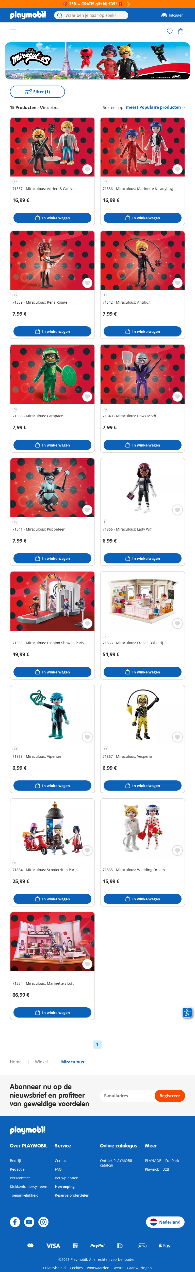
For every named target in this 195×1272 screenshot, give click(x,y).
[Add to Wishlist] (87, 169)
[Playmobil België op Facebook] (15, 1222)
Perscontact (20, 1177)
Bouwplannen (66, 1177)
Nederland (170, 1222)
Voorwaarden (98, 1267)
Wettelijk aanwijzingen (132, 1267)
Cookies (76, 1267)
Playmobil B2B (157, 1169)
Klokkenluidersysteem (28, 1186)
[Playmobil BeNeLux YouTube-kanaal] (29, 1222)
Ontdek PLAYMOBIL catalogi (116, 1163)
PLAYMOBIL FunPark (162, 1160)
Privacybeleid (54, 1267)
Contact (61, 1160)
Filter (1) (41, 91)
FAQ (58, 1169)
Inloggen (176, 15)
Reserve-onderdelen (72, 1195)
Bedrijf (15, 1160)
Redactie (17, 1169)
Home (16, 1062)
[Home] (28, 15)
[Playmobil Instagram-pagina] (43, 1222)
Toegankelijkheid (24, 1195)
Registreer (169, 1096)
